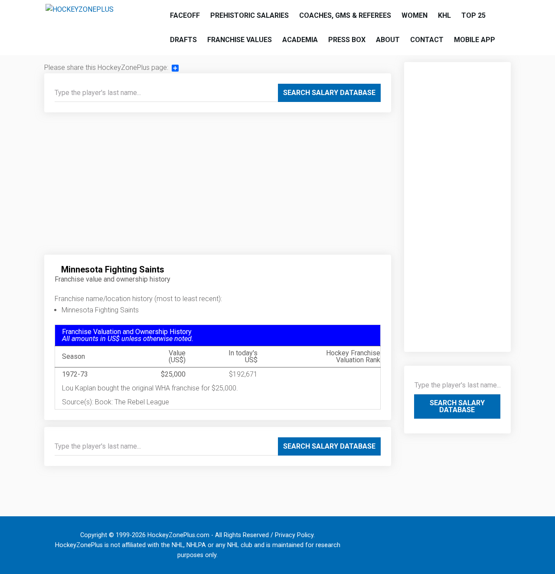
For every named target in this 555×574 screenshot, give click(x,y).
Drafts (183, 40)
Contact (427, 40)
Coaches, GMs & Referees (345, 15)
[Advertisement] (217, 187)
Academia (300, 40)
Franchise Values (239, 40)
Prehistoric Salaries (249, 15)
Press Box (347, 40)
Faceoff (185, 15)
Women (415, 15)
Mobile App (474, 40)
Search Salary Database (329, 93)
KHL (444, 15)
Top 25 (473, 15)
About (388, 40)
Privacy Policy (294, 535)
